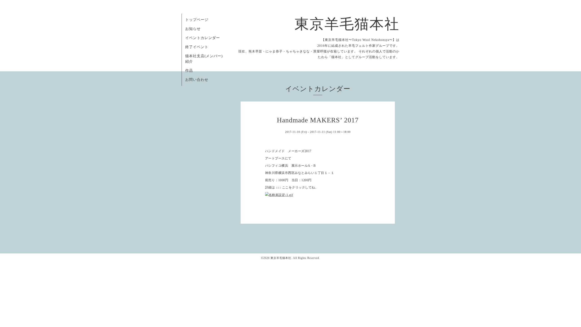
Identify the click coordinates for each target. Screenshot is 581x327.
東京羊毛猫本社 (347, 24)
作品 (189, 70)
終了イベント (196, 47)
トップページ (196, 20)
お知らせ (193, 29)
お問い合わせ (196, 80)
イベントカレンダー (202, 38)
